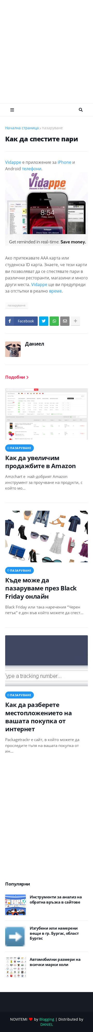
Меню (12, 109)
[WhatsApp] (54, 321)
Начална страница (22, 127)
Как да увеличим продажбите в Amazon (40, 462)
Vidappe (13, 162)
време (55, 291)
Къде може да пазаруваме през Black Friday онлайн (41, 588)
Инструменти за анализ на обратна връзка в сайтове (56, 900)
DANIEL (46, 1024)
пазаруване (52, 127)
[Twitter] (43, 321)
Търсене (81, 109)
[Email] (64, 321)
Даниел (34, 343)
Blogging (46, 1019)
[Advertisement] (46, 51)
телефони (31, 169)
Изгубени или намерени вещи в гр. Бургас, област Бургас (54, 933)
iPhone (64, 162)
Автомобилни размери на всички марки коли (55, 962)
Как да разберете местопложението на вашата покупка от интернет (38, 717)
